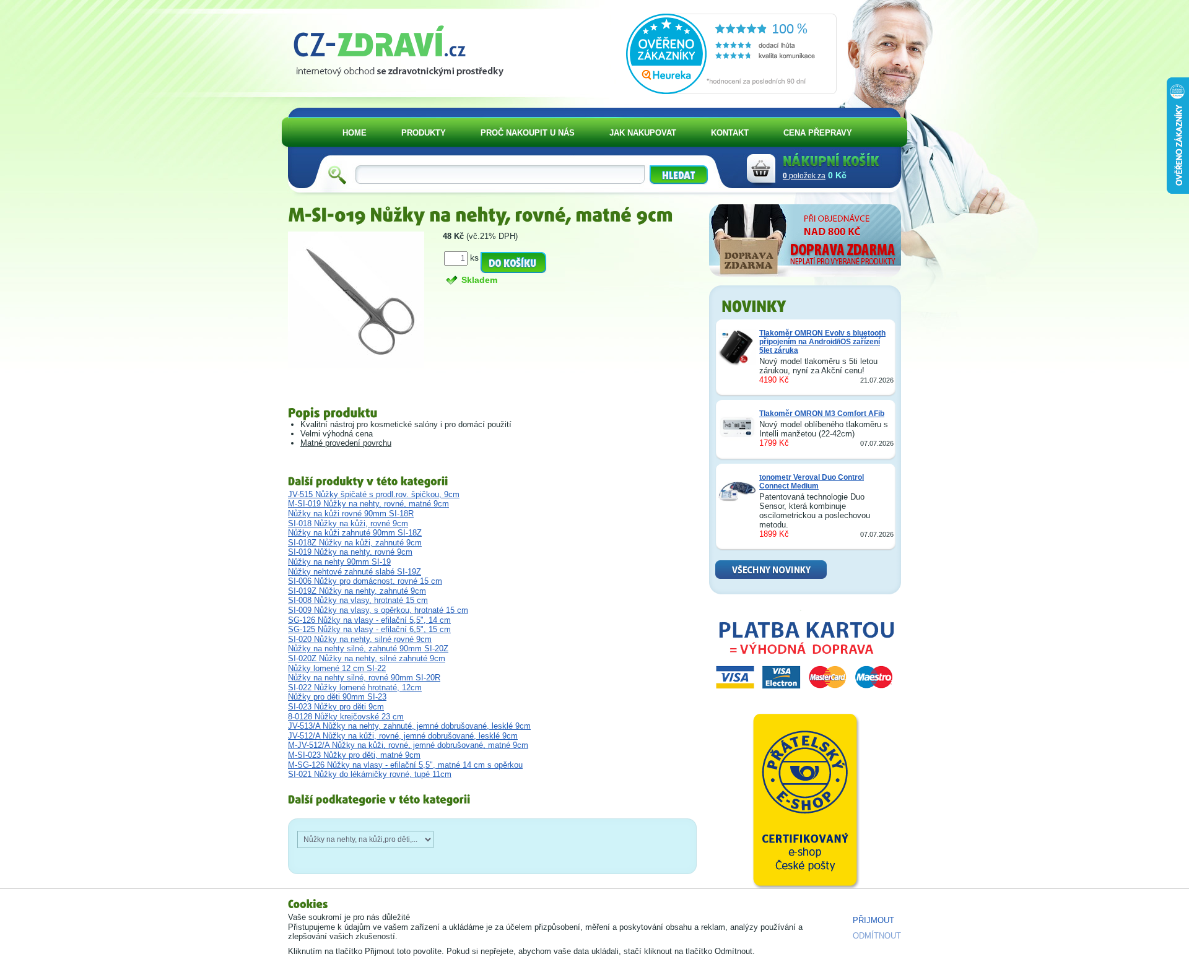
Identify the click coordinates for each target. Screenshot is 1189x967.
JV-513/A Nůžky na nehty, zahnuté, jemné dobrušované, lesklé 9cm (409, 726)
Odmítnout (877, 935)
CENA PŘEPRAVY (817, 132)
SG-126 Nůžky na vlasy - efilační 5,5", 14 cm (369, 620)
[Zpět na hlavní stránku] (403, 46)
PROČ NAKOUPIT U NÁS (528, 132)
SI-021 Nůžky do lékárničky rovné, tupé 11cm (369, 774)
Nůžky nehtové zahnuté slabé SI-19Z (354, 571)
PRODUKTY (423, 132)
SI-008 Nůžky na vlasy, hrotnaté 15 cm (358, 600)
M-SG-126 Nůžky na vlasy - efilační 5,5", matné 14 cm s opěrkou (405, 765)
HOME (354, 132)
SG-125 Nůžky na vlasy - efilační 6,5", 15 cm (369, 629)
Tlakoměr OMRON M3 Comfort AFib (821, 413)
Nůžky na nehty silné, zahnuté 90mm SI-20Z (368, 648)
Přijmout (873, 920)
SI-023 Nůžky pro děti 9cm (336, 706)
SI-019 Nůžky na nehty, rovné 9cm (350, 552)
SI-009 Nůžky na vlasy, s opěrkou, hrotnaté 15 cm (378, 610)
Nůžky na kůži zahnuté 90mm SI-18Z (355, 532)
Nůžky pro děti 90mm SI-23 (337, 696)
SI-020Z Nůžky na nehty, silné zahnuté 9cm (366, 658)
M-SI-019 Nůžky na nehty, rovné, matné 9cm (368, 503)
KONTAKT (730, 132)
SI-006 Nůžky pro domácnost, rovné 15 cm (365, 581)
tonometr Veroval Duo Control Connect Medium (811, 481)
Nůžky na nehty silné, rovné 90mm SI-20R (364, 677)
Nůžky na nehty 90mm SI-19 (339, 561)
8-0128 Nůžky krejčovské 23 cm (346, 716)
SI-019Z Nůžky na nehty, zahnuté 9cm (357, 591)
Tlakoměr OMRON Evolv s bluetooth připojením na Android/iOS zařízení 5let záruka (822, 342)
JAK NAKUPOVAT (642, 132)
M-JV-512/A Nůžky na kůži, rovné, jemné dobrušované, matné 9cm (408, 745)
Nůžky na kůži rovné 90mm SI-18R (351, 513)
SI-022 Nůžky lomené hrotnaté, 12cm (355, 687)
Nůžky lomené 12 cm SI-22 (337, 668)
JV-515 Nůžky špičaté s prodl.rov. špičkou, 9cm (373, 494)
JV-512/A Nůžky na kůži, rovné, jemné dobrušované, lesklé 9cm (403, 735)
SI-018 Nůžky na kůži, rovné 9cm (348, 523)
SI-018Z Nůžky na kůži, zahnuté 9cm (355, 542)
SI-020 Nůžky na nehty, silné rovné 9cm (360, 639)
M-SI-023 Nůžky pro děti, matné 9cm (354, 755)
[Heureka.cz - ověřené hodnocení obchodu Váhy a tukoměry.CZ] (731, 91)
